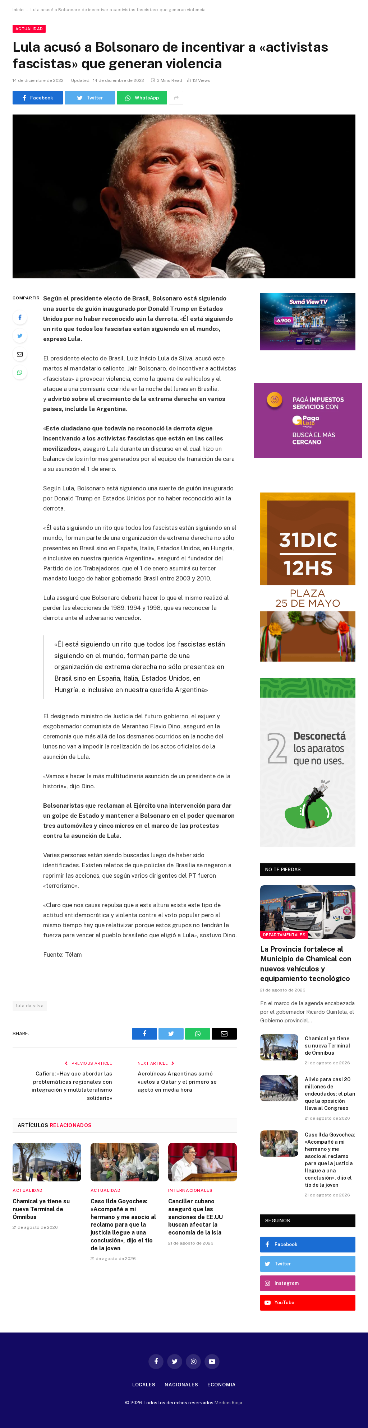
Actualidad (29, 29)
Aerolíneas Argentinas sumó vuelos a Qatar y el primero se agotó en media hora (177, 1081)
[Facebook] (20, 317)
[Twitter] (20, 335)
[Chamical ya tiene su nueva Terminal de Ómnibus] (47, 1162)
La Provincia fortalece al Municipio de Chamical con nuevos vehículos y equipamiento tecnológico (305, 964)
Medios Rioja (228, 1402)
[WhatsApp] (20, 372)
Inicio (18, 9)
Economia (221, 1384)
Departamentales (284, 935)
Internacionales (190, 1190)
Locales (144, 1384)
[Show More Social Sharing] (176, 97)
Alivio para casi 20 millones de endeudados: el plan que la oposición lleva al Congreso (330, 1094)
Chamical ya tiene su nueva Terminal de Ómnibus (41, 1209)
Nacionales (181, 1384)
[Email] (20, 354)
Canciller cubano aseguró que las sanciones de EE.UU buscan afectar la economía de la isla (195, 1217)
